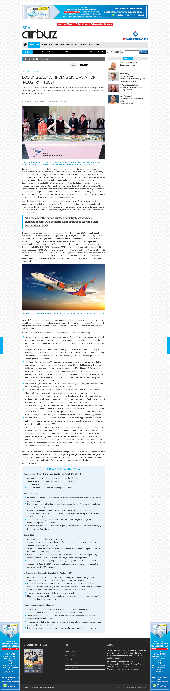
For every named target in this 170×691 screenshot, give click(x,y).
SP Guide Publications (137, 687)
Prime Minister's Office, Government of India (129, 64)
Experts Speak (71, 667)
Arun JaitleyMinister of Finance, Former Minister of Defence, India (132, 76)
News (62, 44)
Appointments (70, 663)
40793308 (134, 669)
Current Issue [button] (34, 44)
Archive (44, 44)
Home (27, 59)
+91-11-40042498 (121, 669)
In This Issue (38, 59)
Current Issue (70, 651)
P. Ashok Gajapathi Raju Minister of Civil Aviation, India (131, 86)
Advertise (83, 44)
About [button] (91, 44)
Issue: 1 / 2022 (28, 101)
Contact (98, 44)
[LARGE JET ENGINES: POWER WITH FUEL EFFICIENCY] (168, 345)
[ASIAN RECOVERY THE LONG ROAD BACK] (1, 345)
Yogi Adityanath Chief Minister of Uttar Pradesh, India (132, 98)
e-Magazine (70, 655)
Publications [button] (53, 44)
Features (69, 659)
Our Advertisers (71, 44)
